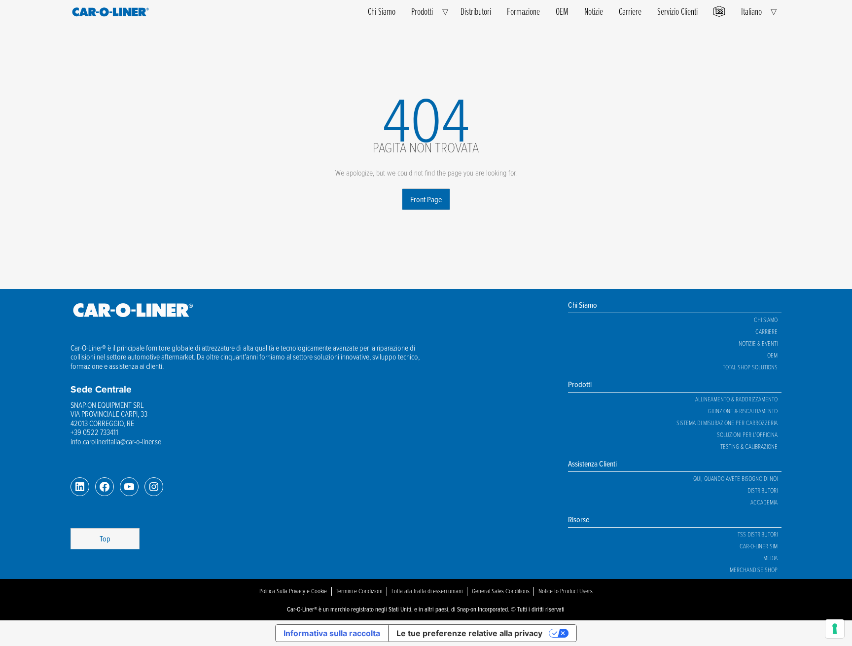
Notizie (593, 11)
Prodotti (422, 11)
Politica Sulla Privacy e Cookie (293, 590)
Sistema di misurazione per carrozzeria (727, 422)
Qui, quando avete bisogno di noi (735, 478)
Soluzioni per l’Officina (747, 434)
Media (770, 557)
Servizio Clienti (677, 11)
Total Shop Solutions (750, 366)
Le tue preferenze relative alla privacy (469, 633)
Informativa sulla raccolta (332, 633)
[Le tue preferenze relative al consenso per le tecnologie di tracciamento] (834, 628)
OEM (562, 11)
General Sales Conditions (501, 590)
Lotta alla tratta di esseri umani (426, 590)
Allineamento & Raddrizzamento (736, 399)
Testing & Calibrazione (749, 446)
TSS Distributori (758, 534)
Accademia (764, 502)
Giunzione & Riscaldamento (743, 410)
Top (105, 538)
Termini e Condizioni (359, 590)
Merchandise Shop (754, 569)
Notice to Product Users (565, 590)
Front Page (426, 199)
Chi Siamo (381, 11)
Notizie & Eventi (758, 343)
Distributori (476, 11)
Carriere (630, 11)
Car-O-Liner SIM (759, 545)
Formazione (523, 11)
